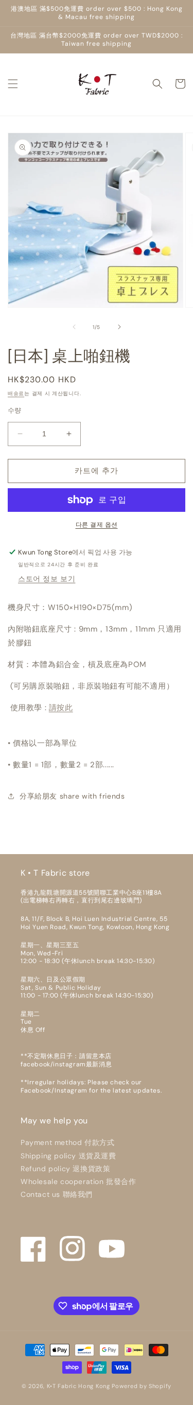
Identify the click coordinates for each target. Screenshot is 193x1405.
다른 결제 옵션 (97, 525)
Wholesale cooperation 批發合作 (78, 1181)
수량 (15, 410)
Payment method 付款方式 (67, 1142)
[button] (13, 83)
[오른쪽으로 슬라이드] (119, 327)
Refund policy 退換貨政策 (65, 1168)
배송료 (16, 393)
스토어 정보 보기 (46, 578)
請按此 (61, 707)
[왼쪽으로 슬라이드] (74, 327)
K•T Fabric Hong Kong (78, 1386)
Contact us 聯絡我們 (57, 1194)
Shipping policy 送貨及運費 (68, 1155)
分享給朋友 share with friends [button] (72, 796)
